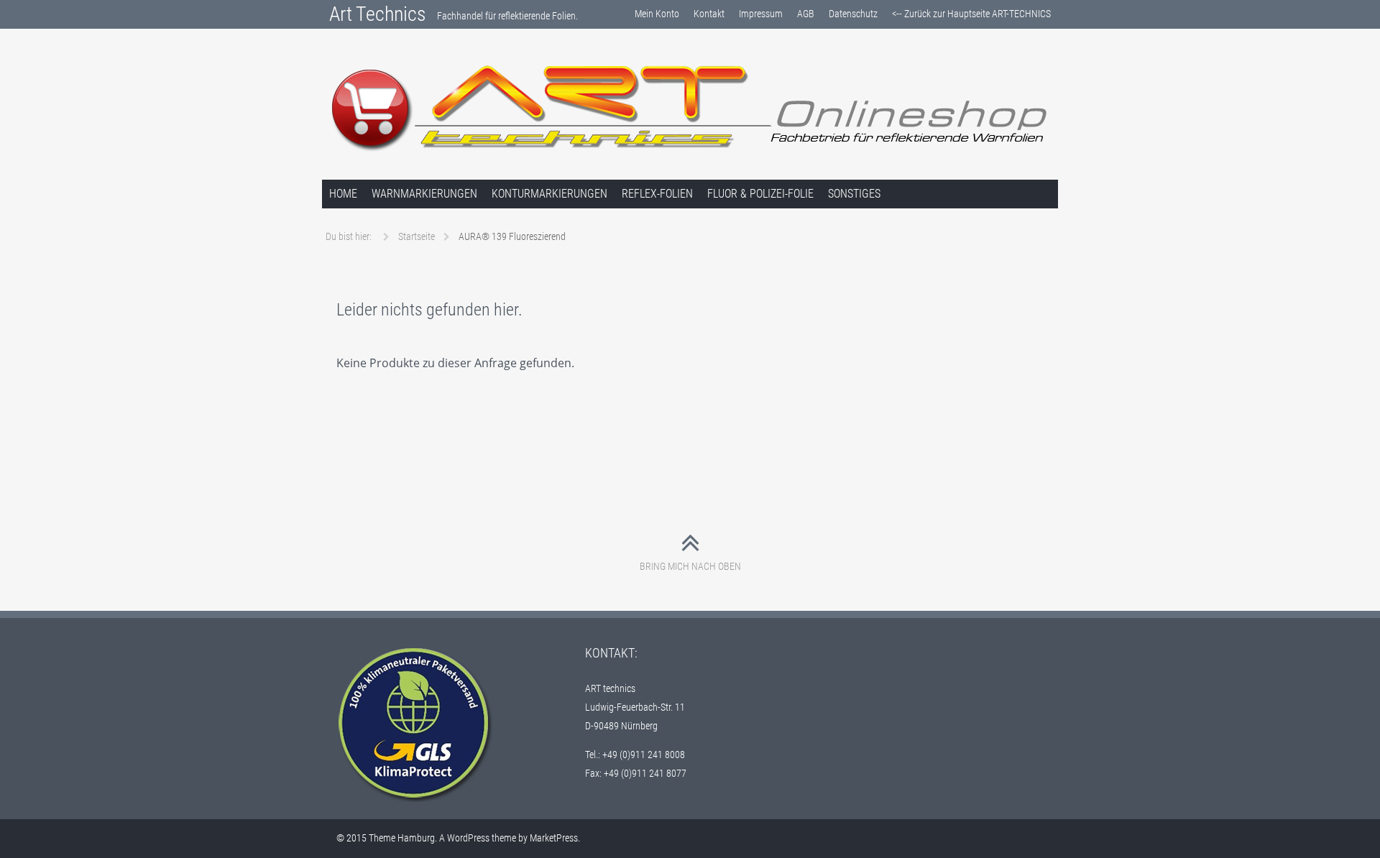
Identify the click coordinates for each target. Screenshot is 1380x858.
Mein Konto (657, 13)
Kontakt (709, 13)
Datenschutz (853, 13)
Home (343, 193)
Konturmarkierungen (549, 193)
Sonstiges (854, 193)
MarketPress (554, 838)
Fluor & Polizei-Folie (760, 193)
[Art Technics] (690, 107)
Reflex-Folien (657, 193)
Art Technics (377, 14)
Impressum (761, 13)
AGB (805, 13)
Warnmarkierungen (424, 193)
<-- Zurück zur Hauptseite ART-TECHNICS (971, 13)
